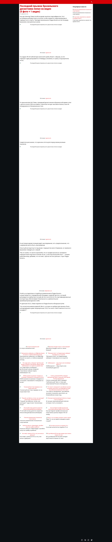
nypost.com (48, 52)
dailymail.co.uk (48, 291)
